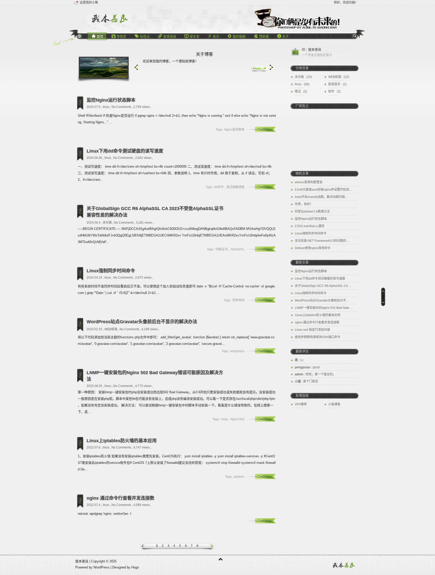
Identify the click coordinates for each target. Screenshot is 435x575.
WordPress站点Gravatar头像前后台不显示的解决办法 (142, 321)
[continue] (259, 129)
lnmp (224, 419)
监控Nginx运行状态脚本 (111, 100)
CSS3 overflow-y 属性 (309, 226)
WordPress (102, 567)
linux (106, 107)
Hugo (135, 567)
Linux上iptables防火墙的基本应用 (122, 440)
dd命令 (219, 187)
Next (271, 67)
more (259, 69)
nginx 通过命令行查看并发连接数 (120, 498)
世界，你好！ (304, 204)
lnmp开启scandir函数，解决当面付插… (321, 197)
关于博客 (204, 54)
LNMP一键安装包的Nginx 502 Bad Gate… (323, 308)
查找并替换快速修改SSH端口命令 (317, 337)
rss (79, 36)
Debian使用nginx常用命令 (313, 248)
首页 (97, 36)
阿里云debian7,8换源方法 (312, 211)
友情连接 (167, 36)
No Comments (121, 107)
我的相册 (237, 36)
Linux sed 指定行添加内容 (312, 329)
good (307, 367)
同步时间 (238, 300)
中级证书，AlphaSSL (229, 249)
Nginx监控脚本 (234, 129)
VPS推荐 (301, 404)
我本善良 (81, 561)
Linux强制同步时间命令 (111, 270)
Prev (136, 67)
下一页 (207, 547)
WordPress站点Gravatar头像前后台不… (322, 300)
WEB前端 (110, 329)
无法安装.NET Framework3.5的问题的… (322, 241)
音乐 (213, 36)
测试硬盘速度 (235, 187)
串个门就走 (306, 381)
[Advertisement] (324, 136)
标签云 (142, 36)
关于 (283, 36)
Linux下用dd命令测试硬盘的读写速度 (125, 151)
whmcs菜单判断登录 (308, 182)
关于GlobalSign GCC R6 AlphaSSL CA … (323, 286)
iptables (239, 476)
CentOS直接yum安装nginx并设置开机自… (323, 189)
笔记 (298, 91)
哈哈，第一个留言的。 (315, 374)
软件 (331, 91)
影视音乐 (334, 84)
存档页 (119, 36)
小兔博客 (334, 404)
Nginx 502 (237, 419)
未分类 (107, 222)
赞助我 (261, 36)
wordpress (237, 351)
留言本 (192, 36)
